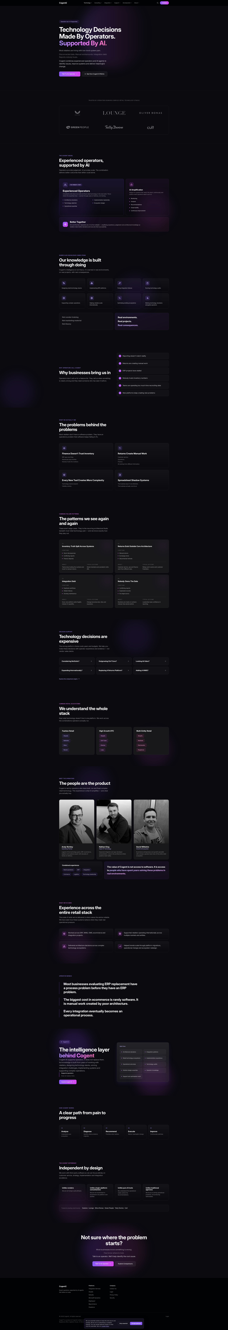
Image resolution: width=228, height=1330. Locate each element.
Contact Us (113, 1288)
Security (112, 1298)
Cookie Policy (105, 1326)
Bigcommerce (93, 1304)
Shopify (91, 1292)
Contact (164, 3)
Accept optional (136, 1323)
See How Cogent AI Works (95, 74)
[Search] (157, 2)
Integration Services (94, 1288)
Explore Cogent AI (66, 1082)
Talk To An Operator (68, 74)
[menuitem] (88, 3)
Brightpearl (92, 1301)
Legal (111, 1292)
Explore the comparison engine (68, 679)
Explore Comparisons (125, 1264)
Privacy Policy (114, 1295)
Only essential (123, 1323)
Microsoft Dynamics (94, 1298)
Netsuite (91, 1295)
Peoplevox (92, 1307)
